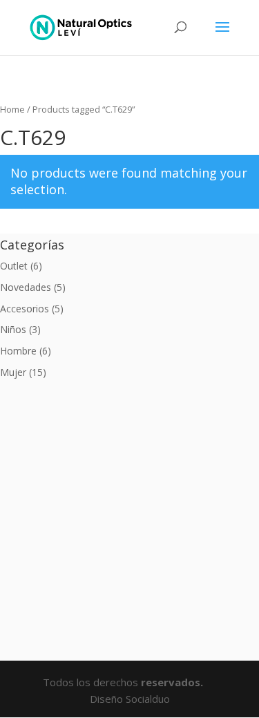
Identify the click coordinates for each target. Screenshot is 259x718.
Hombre (18, 350)
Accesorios (24, 308)
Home (12, 109)
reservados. (173, 682)
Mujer (13, 372)
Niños (13, 329)
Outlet (14, 265)
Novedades (25, 287)
